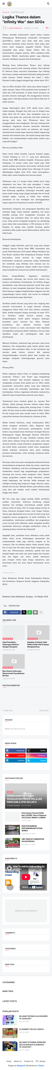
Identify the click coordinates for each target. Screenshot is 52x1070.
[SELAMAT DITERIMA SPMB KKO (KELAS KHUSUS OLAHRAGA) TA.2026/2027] (10, 1046)
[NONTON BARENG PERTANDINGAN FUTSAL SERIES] (12, 830)
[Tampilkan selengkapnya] (41, 612)
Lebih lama (43, 710)
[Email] (35, 612)
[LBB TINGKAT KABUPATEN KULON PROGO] (12, 843)
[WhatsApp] (29, 612)
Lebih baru (8, 710)
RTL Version (40, 1061)
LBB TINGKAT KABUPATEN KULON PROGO (33, 840)
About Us (17, 1061)
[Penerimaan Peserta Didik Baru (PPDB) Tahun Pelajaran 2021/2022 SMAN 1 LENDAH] (12, 817)
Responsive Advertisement (26, 911)
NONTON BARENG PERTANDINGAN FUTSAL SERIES (32, 828)
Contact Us (28, 1061)
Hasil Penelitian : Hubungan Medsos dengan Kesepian (11, 644)
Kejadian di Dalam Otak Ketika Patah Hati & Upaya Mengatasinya (38, 644)
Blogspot (21, 1065)
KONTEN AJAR (17, 12)
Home (9, 1061)
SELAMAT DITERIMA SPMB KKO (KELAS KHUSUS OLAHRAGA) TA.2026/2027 (32, 1044)
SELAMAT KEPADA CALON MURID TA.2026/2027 (33, 1017)
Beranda (6, 12)
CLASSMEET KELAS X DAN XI (31, 1029)
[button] (3, 4)
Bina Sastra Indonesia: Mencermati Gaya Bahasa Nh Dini (13, 673)
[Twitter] (24, 612)
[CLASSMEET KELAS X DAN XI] (10, 1033)
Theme (41, 1065)
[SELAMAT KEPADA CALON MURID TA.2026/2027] (10, 1020)
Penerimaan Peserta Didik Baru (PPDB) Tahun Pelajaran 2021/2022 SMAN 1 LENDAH (34, 815)
